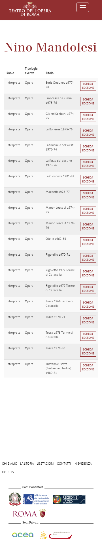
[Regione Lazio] (69, 499)
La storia (27, 464)
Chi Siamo (9, 464)
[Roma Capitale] (36, 513)
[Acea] (23, 534)
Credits (8, 472)
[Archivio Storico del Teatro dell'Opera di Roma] (30, 9)
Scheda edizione (88, 86)
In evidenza (83, 464)
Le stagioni (45, 464)
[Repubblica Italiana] (15, 499)
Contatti (64, 464)
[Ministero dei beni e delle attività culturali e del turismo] (37, 499)
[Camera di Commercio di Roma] (55, 534)
